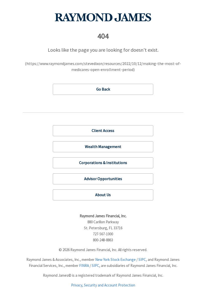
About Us (103, 194)
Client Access (103, 130)
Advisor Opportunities (103, 178)
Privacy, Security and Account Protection (103, 285)
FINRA (84, 265)
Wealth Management (103, 146)
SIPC (142, 259)
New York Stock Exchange (115, 259)
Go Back (103, 89)
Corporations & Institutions (103, 162)
